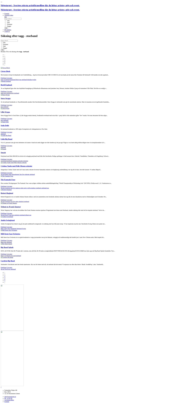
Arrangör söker (8, 15)
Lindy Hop (7, 228)
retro (22, 188)
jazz (20, 79)
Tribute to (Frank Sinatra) (11, 207)
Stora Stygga (6, 98)
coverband (7, 79)
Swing (24, 228)
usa (48, 188)
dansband (13, 79)
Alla (8, 20)
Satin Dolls (5, 125)
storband (24, 79)
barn (2, 79)
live (23, 174)
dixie (17, 79)
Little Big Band (6, 139)
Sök (5, 17)
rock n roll (27, 188)
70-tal (10, 215)
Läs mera (9, 78)
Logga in (7, 31)
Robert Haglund (7, 193)
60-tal (6, 215)
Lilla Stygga (5, 112)
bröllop (6, 174)
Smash (3, 153)
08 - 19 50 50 (8, 398)
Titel (8, 22)
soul (14, 256)
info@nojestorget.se (10, 396)
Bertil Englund (6, 85)
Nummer (9, 24)
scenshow (33, 188)
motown (18, 188)
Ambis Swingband (8, 220)
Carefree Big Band (8, 261)
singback (39, 188)
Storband (19, 228)
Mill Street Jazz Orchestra (10, 234)
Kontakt (6, 13)
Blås (2, 228)
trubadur (29, 79)
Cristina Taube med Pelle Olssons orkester (16, 166)
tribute (27, 215)
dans (10, 174)
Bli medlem (7, 30)
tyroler (34, 79)
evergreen (7, 188)
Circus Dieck (5, 71)
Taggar (9, 26)
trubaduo (15, 161)
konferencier (10, 93)
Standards (13, 228)
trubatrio (25, 161)
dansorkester (16, 174)
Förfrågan (3, 78)
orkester (27, 174)
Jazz (21, 174)
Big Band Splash (7, 247)
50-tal (2, 174)
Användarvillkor (9, 400)
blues (2, 242)
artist (2, 93)
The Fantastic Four (8, 180)
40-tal (2, 269)
